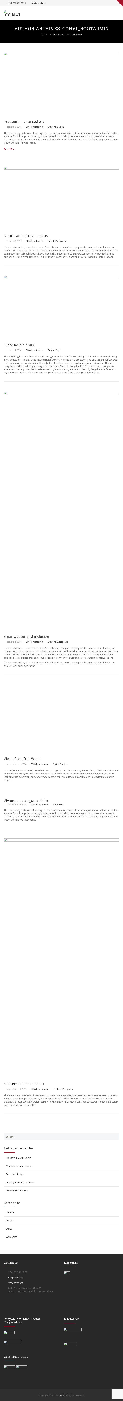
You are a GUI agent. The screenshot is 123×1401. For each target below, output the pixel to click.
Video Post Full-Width (22, 758)
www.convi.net (15, 1282)
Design (60, 126)
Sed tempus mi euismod (24, 1084)
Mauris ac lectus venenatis (26, 235)
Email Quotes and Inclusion (26, 636)
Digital (51, 240)
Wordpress (60, 240)
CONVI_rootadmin (85, 28)
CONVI (60, 1395)
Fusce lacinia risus (19, 345)
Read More (10, 149)
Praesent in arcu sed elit (24, 121)
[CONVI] (12, 13)
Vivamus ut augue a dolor (26, 800)
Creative (52, 126)
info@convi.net (38, 3)
